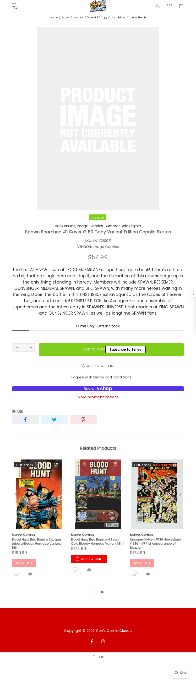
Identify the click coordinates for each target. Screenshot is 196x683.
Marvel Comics (23, 535)
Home (54, 17)
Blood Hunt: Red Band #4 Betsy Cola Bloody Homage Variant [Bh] (97, 541)
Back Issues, (65, 226)
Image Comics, (90, 226)
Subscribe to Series (125, 349)
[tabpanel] (39, 524)
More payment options (98, 397)
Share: (17, 411)
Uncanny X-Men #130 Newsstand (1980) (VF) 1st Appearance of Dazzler (155, 543)
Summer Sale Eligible (123, 226)
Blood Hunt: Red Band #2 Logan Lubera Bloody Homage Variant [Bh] (36, 543)
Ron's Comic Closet (113, 630)
